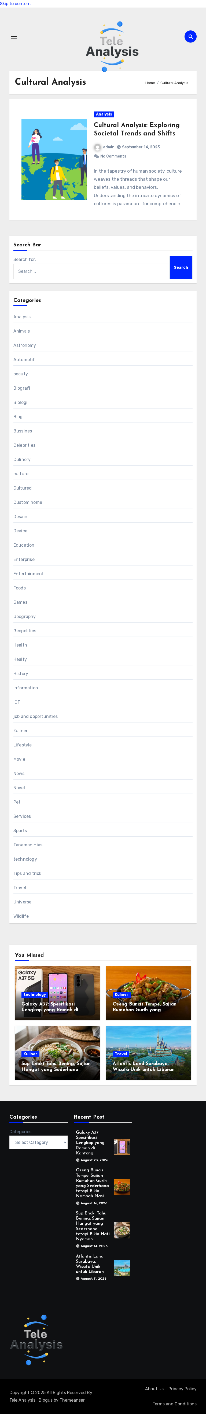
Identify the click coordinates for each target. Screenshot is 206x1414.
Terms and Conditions (175, 1403)
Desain (20, 516)
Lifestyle (22, 745)
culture (20, 473)
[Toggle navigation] (13, 36)
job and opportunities (35, 716)
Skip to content (15, 3)
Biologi (20, 402)
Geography (24, 616)
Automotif (24, 359)
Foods (19, 588)
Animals (21, 331)
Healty (20, 659)
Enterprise (24, 559)
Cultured (22, 488)
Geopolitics (24, 630)
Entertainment (28, 573)
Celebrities (24, 445)
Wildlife (21, 916)
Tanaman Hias (27, 844)
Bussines (22, 431)
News (19, 773)
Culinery (22, 459)
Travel (19, 887)
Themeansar (72, 1400)
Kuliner (20, 730)
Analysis (104, 114)
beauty (20, 373)
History (20, 673)
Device (20, 530)
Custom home (27, 502)
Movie (19, 759)
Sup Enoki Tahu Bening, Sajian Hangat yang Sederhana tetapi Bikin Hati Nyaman (56, 1070)
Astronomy (24, 345)
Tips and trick (27, 873)
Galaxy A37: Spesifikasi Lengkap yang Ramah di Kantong (49, 1010)
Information (25, 687)
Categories (20, 1131)
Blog (18, 416)
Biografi (21, 388)
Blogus (46, 1400)
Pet (17, 802)
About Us (154, 1388)
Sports (20, 830)
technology (25, 859)
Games (20, 602)
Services (22, 816)
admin (109, 147)
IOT (16, 702)
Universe (22, 902)
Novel (19, 787)
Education (24, 545)
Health (20, 645)
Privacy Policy (182, 1388)
